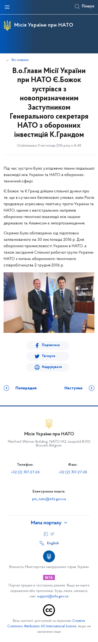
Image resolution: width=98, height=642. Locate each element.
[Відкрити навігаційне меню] (7, 7)
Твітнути (48, 356)
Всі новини (20, 60)
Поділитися (51, 345)
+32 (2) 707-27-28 (73, 472)
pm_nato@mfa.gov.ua (49, 499)
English (53, 543)
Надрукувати (52, 367)
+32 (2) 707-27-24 (25, 472)
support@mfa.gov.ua (52, 596)
